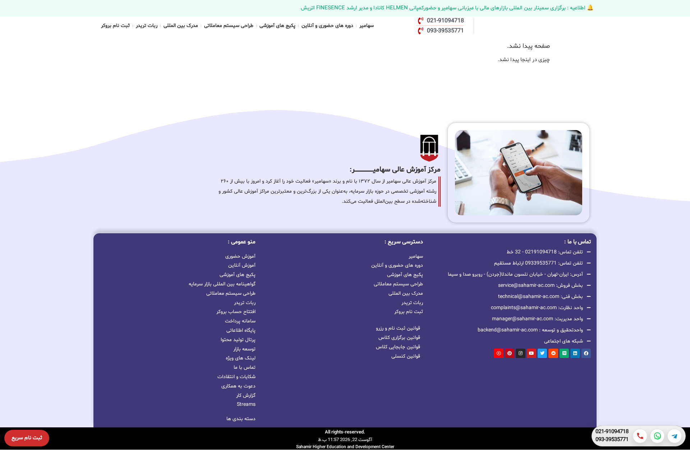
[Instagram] (520, 353)
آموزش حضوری (240, 256)
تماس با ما (245, 367)
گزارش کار (246, 395)
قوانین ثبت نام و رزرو (398, 328)
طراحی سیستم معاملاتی (228, 25)
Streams (246, 404)
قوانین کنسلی (405, 356)
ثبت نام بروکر (115, 25)
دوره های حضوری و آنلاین (327, 25)
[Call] (640, 436)
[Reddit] (553, 353)
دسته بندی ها (241, 418)
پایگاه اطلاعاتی (241, 330)
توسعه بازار (244, 349)
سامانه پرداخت (240, 321)
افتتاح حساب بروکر (236, 311)
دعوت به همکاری (238, 386)
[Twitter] (542, 353)
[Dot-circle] (498, 353)
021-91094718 (612, 432)
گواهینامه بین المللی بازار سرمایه (222, 284)
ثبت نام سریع (27, 438)
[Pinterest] (509, 353)
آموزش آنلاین (242, 265)
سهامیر (366, 25)
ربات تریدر (146, 25)
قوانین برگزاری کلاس (399, 337)
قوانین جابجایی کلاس (398, 347)
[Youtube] (531, 353)
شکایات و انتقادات (236, 376)
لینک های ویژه (241, 358)
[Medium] (564, 353)
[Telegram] (674, 436)
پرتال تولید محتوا (238, 339)
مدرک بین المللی (181, 25)
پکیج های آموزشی (277, 25)
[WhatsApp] (657, 436)
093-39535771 (612, 440)
